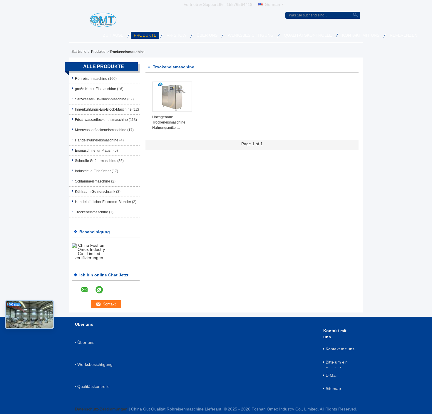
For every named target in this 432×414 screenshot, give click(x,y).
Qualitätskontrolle (308, 35)
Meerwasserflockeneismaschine (100, 130)
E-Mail (331, 375)
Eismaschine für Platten (94, 150)
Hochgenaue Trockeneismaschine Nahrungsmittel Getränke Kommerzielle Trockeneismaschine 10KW (171, 122)
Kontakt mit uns (360, 35)
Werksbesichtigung (251, 35)
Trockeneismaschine (91, 212)
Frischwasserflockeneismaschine (101, 120)
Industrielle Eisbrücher (93, 171)
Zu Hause (113, 35)
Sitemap (333, 388)
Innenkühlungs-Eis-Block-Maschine (103, 109)
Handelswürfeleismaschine (96, 140)
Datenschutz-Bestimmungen (101, 409)
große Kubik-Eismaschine (95, 89)
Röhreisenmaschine (91, 79)
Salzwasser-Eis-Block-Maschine (100, 99)
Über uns (207, 35)
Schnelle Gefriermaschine (95, 161)
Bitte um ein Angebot (337, 364)
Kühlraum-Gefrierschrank (95, 192)
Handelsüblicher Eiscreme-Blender (103, 202)
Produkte (145, 35)
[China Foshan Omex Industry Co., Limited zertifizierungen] (89, 251)
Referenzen (403, 35)
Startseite (78, 52)
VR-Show (176, 35)
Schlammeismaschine (92, 181)
